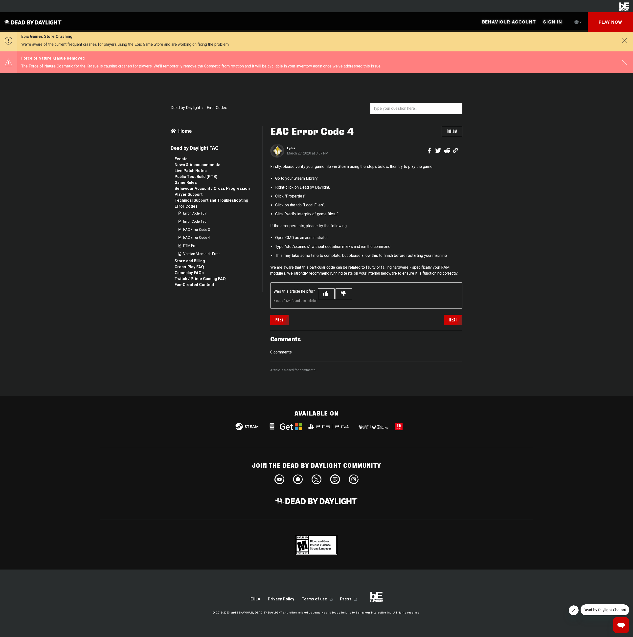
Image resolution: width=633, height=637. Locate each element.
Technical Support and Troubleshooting (211, 200)
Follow (452, 131)
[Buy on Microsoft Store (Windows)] (291, 426)
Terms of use (314, 599)
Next (453, 319)
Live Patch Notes (191, 170)
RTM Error (191, 246)
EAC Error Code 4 (196, 238)
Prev (279, 319)
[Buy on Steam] (247, 426)
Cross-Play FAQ (189, 266)
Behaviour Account (509, 21)
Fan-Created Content (194, 284)
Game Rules (186, 182)
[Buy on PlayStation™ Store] (329, 426)
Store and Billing (190, 261)
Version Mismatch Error (201, 254)
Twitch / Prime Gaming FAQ (200, 278)
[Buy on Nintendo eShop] (399, 426)
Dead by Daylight (185, 107)
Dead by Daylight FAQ (195, 148)
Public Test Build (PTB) (196, 176)
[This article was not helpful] (344, 293)
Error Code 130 (194, 221)
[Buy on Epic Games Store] (272, 426)
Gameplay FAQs (189, 272)
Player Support (189, 194)
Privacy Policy (281, 599)
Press (345, 599)
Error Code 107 (194, 213)
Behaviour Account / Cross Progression (212, 188)
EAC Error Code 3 (196, 230)
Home (185, 131)
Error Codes (217, 107)
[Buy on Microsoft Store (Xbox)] (373, 426)
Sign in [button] (552, 21)
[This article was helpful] (326, 293)
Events (181, 158)
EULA (255, 599)
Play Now (610, 22)
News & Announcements (197, 164)
